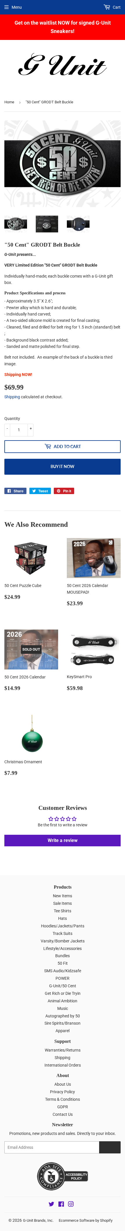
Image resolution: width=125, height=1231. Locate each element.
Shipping (12, 397)
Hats (62, 918)
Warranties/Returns (63, 1050)
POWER (62, 978)
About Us (62, 1084)
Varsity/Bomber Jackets (63, 941)
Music (62, 1008)
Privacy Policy (62, 1091)
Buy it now (62, 466)
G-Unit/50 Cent (62, 986)
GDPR (62, 1107)
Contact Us (63, 1114)
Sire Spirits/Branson (62, 1023)
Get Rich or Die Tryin (63, 993)
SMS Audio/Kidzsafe (62, 970)
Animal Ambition (62, 1001)
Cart (116, 7)
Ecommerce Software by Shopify (85, 1220)
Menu (17, 7)
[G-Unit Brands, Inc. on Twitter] (51, 1205)
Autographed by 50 (62, 1016)
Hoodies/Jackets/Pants (62, 926)
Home (9, 102)
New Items (62, 896)
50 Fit (63, 963)
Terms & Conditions (62, 1099)
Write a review (63, 840)
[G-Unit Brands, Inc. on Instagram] (71, 1205)
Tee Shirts (62, 911)
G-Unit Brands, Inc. (38, 1220)
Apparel (62, 1030)
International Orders (62, 1065)
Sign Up (110, 1147)
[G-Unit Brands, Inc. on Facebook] (61, 1205)
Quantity (12, 418)
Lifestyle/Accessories (62, 948)
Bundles (62, 955)
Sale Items (62, 903)
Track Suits (62, 933)
